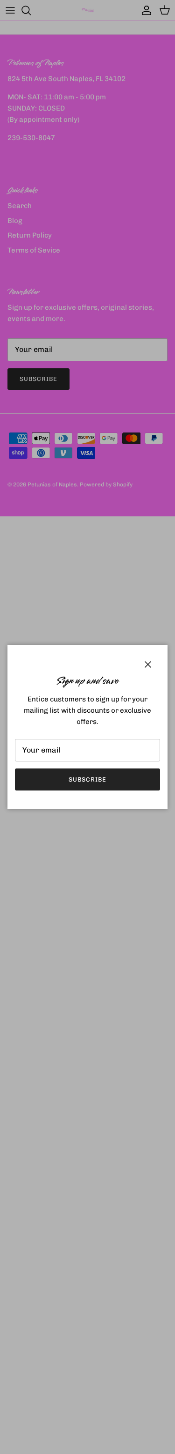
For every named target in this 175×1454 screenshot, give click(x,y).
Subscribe (87, 779)
